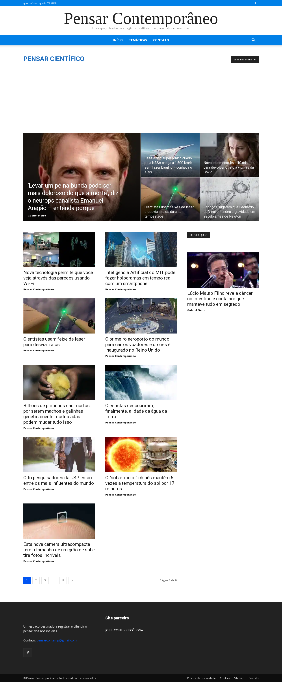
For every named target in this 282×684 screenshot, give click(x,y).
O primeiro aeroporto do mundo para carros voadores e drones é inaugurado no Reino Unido (138, 344)
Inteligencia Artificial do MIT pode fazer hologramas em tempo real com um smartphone (140, 278)
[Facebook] (255, 3)
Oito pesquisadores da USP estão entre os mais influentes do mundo (58, 480)
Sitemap (239, 678)
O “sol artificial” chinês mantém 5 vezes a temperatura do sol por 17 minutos (139, 483)
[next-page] (72, 580)
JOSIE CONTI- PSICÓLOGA (124, 630)
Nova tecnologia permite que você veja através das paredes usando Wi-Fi (58, 278)
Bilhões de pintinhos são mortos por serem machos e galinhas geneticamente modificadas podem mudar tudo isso (56, 414)
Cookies (225, 678)
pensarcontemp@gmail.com (57, 640)
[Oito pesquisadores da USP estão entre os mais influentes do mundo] (59, 454)
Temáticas (138, 40)
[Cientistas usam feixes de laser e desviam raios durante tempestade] (170, 199)
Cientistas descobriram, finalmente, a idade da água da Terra (136, 411)
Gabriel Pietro (37, 215)
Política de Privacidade (201, 678)
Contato (161, 40)
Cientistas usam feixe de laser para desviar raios (54, 341)
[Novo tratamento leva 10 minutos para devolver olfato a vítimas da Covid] (229, 155)
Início (118, 40)
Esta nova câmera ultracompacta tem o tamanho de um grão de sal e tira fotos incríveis (59, 550)
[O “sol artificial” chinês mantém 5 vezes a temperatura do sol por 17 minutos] (141, 454)
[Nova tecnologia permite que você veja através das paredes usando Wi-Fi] (59, 249)
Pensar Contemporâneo (38, 289)
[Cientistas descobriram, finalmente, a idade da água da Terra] (141, 382)
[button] (253, 40)
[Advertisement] (141, 100)
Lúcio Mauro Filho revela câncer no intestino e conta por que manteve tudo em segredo (220, 299)
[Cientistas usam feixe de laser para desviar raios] (59, 316)
